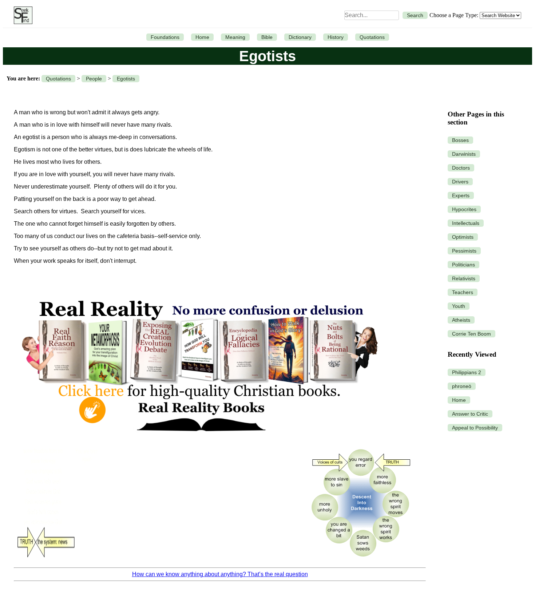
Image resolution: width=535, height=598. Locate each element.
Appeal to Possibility (475, 428)
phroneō (461, 386)
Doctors (461, 168)
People (94, 79)
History (336, 37)
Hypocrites (464, 209)
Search (415, 15)
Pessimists (464, 251)
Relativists (463, 278)
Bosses (460, 140)
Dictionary (300, 37)
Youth (458, 306)
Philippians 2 (466, 372)
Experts (460, 195)
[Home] (21, 15)
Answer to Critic (470, 414)
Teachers (462, 292)
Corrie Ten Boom (471, 334)
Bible (267, 37)
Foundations (165, 37)
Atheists (461, 320)
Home (202, 37)
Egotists (126, 79)
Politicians (463, 265)
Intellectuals (465, 223)
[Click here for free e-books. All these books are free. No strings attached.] (199, 439)
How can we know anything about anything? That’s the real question (220, 574)
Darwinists (464, 154)
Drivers (460, 182)
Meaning (235, 37)
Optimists (462, 237)
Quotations (372, 37)
